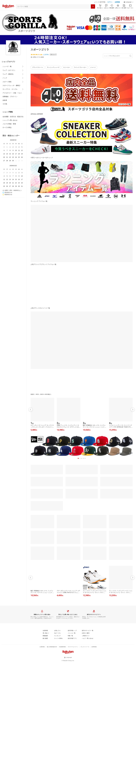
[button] (128, 2)
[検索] (93, 6)
